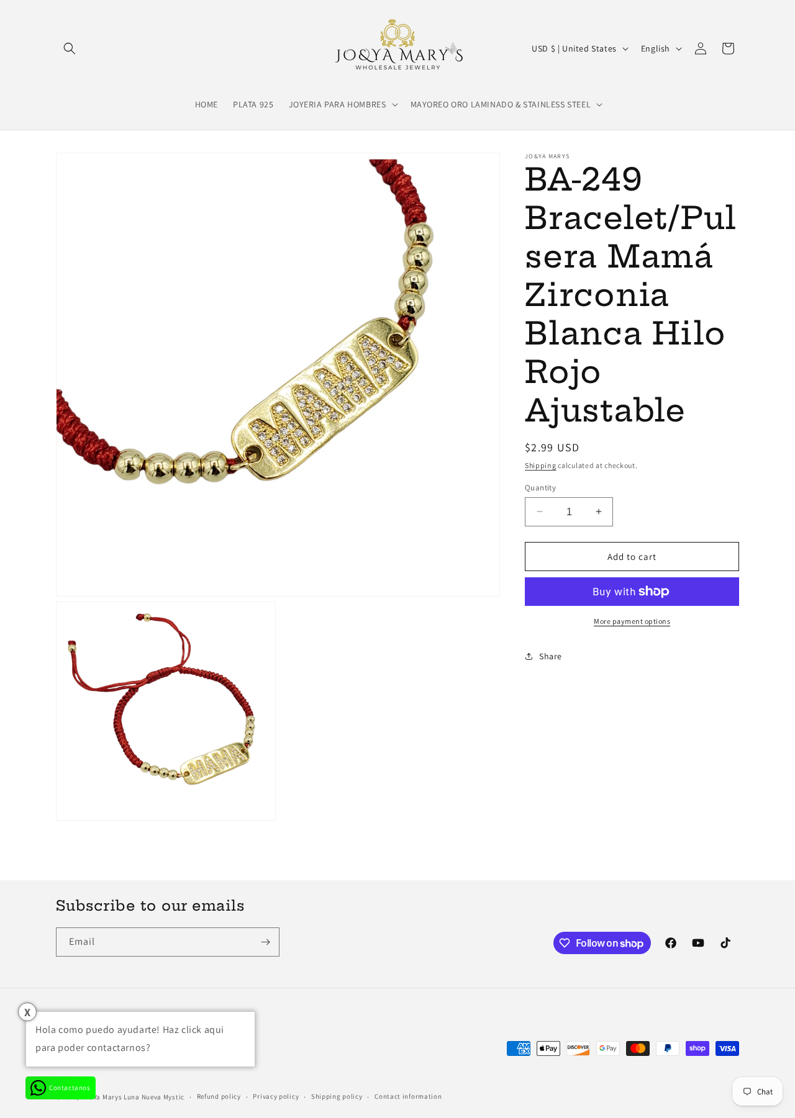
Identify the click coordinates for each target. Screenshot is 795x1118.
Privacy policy (276, 1096)
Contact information (408, 1096)
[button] (69, 48)
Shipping (540, 465)
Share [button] (550, 655)
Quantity (540, 487)
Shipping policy (337, 1096)
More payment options (632, 621)
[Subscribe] (265, 942)
